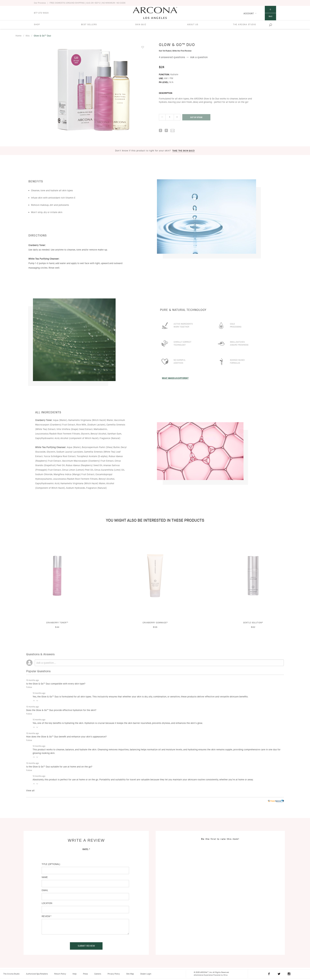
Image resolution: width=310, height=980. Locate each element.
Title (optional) (51, 864)
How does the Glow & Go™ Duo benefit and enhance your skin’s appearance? (66, 736)
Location (47, 903)
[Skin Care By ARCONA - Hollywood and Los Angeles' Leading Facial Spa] (155, 12)
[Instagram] (289, 973)
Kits (28, 35)
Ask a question (199, 57)
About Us (192, 24)
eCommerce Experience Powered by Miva (210, 975)
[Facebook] (159, 131)
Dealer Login (145, 974)
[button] (34, 701)
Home (18, 35)
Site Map (130, 974)
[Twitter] (279, 973)
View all (30, 790)
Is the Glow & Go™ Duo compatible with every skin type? (55, 683)
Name (45, 877)
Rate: (86, 849)
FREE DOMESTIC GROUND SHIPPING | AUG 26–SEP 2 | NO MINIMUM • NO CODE (88, 2)
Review (46, 916)
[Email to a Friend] (172, 130)
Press (85, 974)
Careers (97, 974)
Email (45, 890)
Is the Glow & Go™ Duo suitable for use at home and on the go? (59, 766)
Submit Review (86, 946)
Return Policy (60, 974)
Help (74, 974)
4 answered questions (172, 57)
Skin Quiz (140, 24)
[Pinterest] (165, 131)
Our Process (40, 2)
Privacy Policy (114, 974)
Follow (29, 687)
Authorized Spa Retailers (37, 974)
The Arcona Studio (244, 24)
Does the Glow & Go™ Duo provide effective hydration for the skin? (61, 710)
